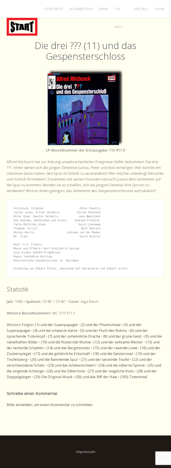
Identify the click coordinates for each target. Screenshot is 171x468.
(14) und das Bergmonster (68, 347)
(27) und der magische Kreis (111, 371)
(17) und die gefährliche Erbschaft (62, 353)
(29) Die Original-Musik (53, 376)
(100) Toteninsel (133, 376)
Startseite (54, 9)
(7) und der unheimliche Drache (74, 336)
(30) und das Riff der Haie (96, 376)
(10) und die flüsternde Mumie (66, 342)
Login (159, 9)
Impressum (85, 451)
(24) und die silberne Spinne (121, 365)
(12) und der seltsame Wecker (118, 342)
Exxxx (103, 9)
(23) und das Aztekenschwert (72, 365)
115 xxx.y (118, 12)
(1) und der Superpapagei (56, 324)
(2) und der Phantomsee (101, 324)
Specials (141, 9)
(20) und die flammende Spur (54, 359)
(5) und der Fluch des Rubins (103, 330)
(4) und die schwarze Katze (55, 330)
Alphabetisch (80, 9)
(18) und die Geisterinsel (113, 353)
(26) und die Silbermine (66, 371)
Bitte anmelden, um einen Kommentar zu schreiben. (50, 404)
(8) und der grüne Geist (122, 336)
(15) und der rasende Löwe (115, 347)
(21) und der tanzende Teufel (105, 359)
